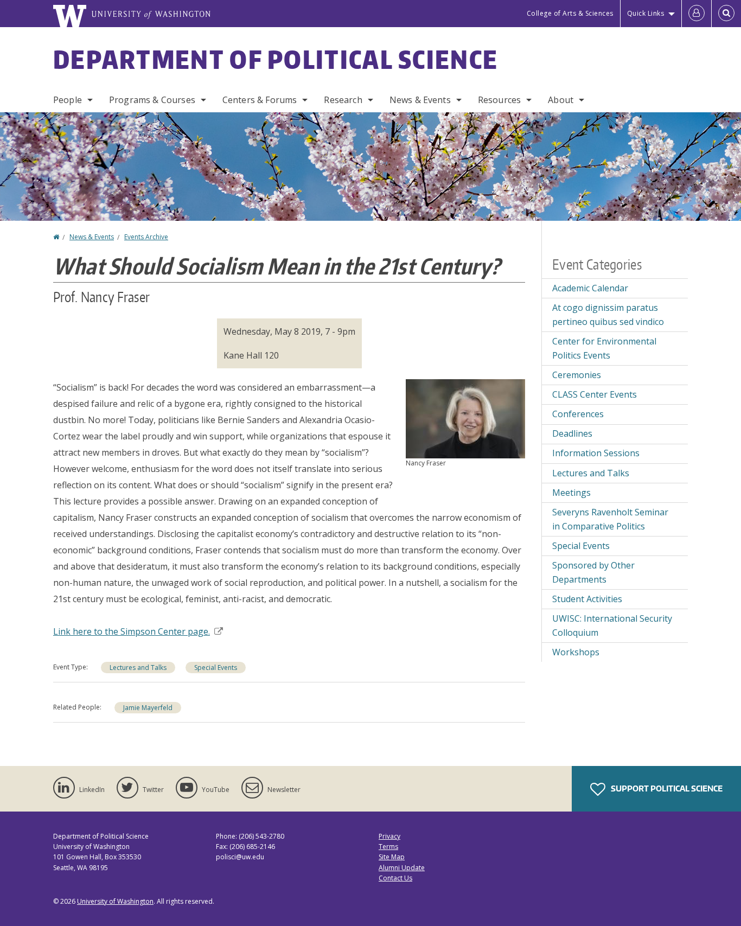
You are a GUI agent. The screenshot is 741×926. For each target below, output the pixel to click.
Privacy (389, 836)
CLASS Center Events (594, 394)
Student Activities (587, 599)
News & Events (420, 100)
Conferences (578, 414)
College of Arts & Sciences (570, 13)
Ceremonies (576, 375)
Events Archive (146, 236)
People (67, 100)
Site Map (392, 856)
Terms (388, 846)
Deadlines (572, 433)
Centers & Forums (259, 100)
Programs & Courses (152, 100)
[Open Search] (726, 13)
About (560, 100)
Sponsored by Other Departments (593, 572)
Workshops (575, 652)
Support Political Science (666, 788)
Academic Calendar (590, 288)
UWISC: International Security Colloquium (612, 625)
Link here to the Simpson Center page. (131, 631)
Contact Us (395, 878)
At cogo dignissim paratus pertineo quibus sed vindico (608, 315)
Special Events (215, 667)
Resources (499, 100)
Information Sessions (596, 453)
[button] (465, 418)
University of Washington (115, 901)
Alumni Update (402, 867)
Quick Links (646, 13)
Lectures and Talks (138, 667)
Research (343, 100)
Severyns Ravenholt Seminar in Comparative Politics (610, 519)
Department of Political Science (275, 59)
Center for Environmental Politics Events (604, 348)
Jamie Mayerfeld (148, 707)
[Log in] (696, 13)
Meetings (571, 493)
